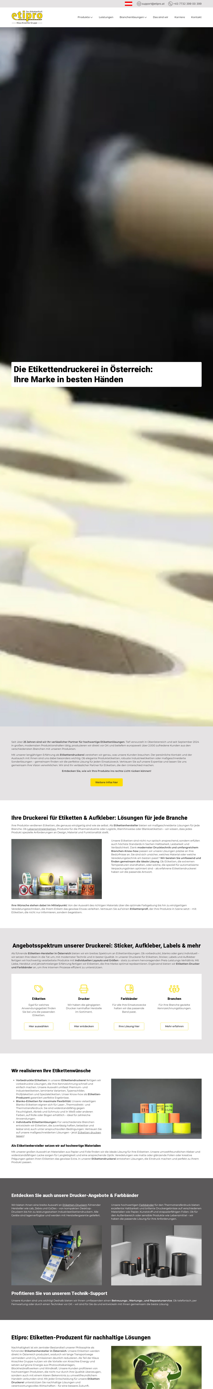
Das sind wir (160, 17)
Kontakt (196, 17)
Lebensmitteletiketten (41, 829)
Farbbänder (146, 1204)
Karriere (179, 17)
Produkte (84, 17)
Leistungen (106, 17)
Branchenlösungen (132, 17)
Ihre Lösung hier (129, 1026)
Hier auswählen (39, 1026)
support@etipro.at (153, 3)
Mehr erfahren (174, 1026)
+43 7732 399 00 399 (187, 3)
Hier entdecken (84, 1026)
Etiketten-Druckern (75, 1204)
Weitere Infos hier (106, 782)
